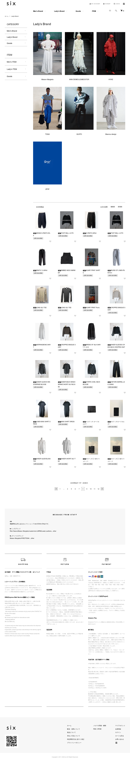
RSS (94, 729)
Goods (78, 11)
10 (91, 489)
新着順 (120, 207)
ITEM (94, 11)
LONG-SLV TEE (41, 307)
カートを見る (119, 736)
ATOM (99, 729)
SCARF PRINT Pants (93, 307)
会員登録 (118, 729)
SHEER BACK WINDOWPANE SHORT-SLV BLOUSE (66, 384)
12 (98, 489)
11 (94, 489)
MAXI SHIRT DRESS (67, 422)
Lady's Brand (59, 11)
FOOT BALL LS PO (67, 233)
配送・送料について (73, 729)
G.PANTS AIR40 (91, 233)
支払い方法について (73, 736)
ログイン (118, 732)
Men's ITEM (11, 61)
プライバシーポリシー (74, 743)
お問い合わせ (119, 739)
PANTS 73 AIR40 (41, 270)
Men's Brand (38, 11)
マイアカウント (120, 725)
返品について (71, 732)
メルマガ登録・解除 (99, 725)
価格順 (113, 207)
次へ (102, 488)
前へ (56, 488)
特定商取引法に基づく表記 (75, 739)
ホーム (6, 16)
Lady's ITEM (12, 69)
